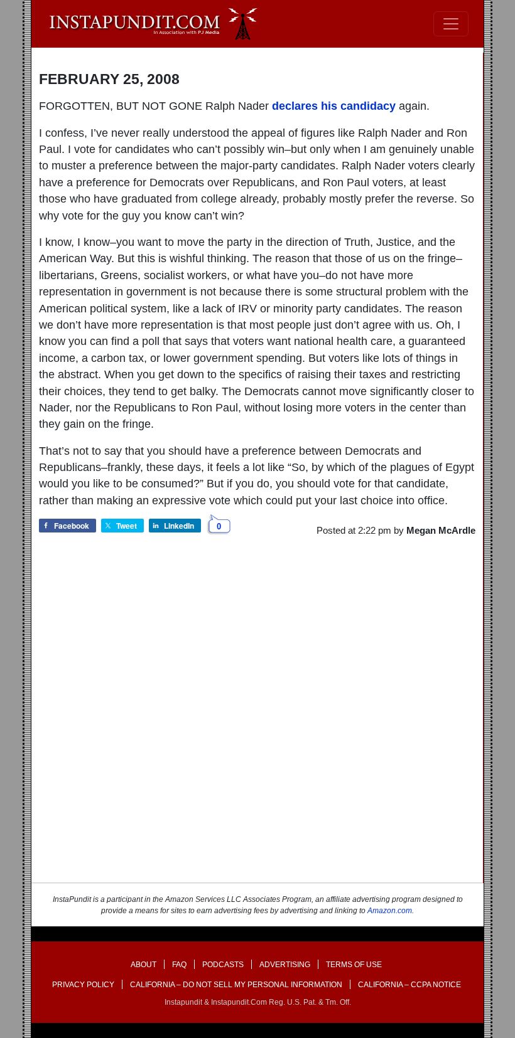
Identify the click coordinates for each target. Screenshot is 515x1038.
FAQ (179, 964)
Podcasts (223, 964)
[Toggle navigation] (451, 23)
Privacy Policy (83, 984)
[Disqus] (257, 721)
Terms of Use (354, 964)
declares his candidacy (334, 106)
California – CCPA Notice (409, 984)
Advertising (284, 964)
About (143, 964)
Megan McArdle (440, 530)
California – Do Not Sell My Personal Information (236, 984)
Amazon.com (389, 910)
